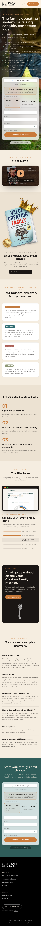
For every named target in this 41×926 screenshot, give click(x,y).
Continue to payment (20, 135)
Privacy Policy (28, 923)
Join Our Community (12, 906)
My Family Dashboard (10, 876)
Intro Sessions (7, 895)
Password (7, 123)
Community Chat (8, 882)
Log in (27, 143)
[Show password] (34, 126)
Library (4, 885)
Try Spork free (12, 597)
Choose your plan (10, 97)
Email (6, 116)
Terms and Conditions (15, 923)
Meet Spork (33, 4)
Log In (23, 4)
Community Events (9, 879)
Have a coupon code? (10, 130)
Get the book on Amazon (19, 272)
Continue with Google (22, 81)
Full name (8, 110)
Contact (5, 899)
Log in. (16, 910)
